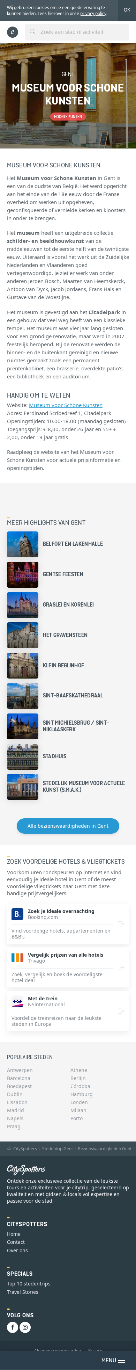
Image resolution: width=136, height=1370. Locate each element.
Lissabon (17, 1102)
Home (14, 1234)
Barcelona (18, 1078)
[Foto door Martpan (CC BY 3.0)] (11, 657)
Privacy (95, 1351)
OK (127, 10)
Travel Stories (22, 1292)
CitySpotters (24, 1149)
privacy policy (93, 13)
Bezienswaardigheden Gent (104, 1149)
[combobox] (77, 32)
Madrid (15, 1110)
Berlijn (78, 1078)
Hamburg (81, 1094)
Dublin (15, 1094)
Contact (16, 1242)
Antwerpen (20, 1070)
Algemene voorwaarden (57, 1351)
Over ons (17, 1250)
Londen (79, 1102)
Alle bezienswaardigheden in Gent (68, 825)
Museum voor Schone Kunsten (66, 404)
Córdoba (80, 1086)
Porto (76, 1118)
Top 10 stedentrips (29, 1283)
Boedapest (19, 1086)
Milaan (78, 1110)
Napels (15, 1118)
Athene (78, 1070)
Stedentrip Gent (57, 1149)
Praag (14, 1126)
